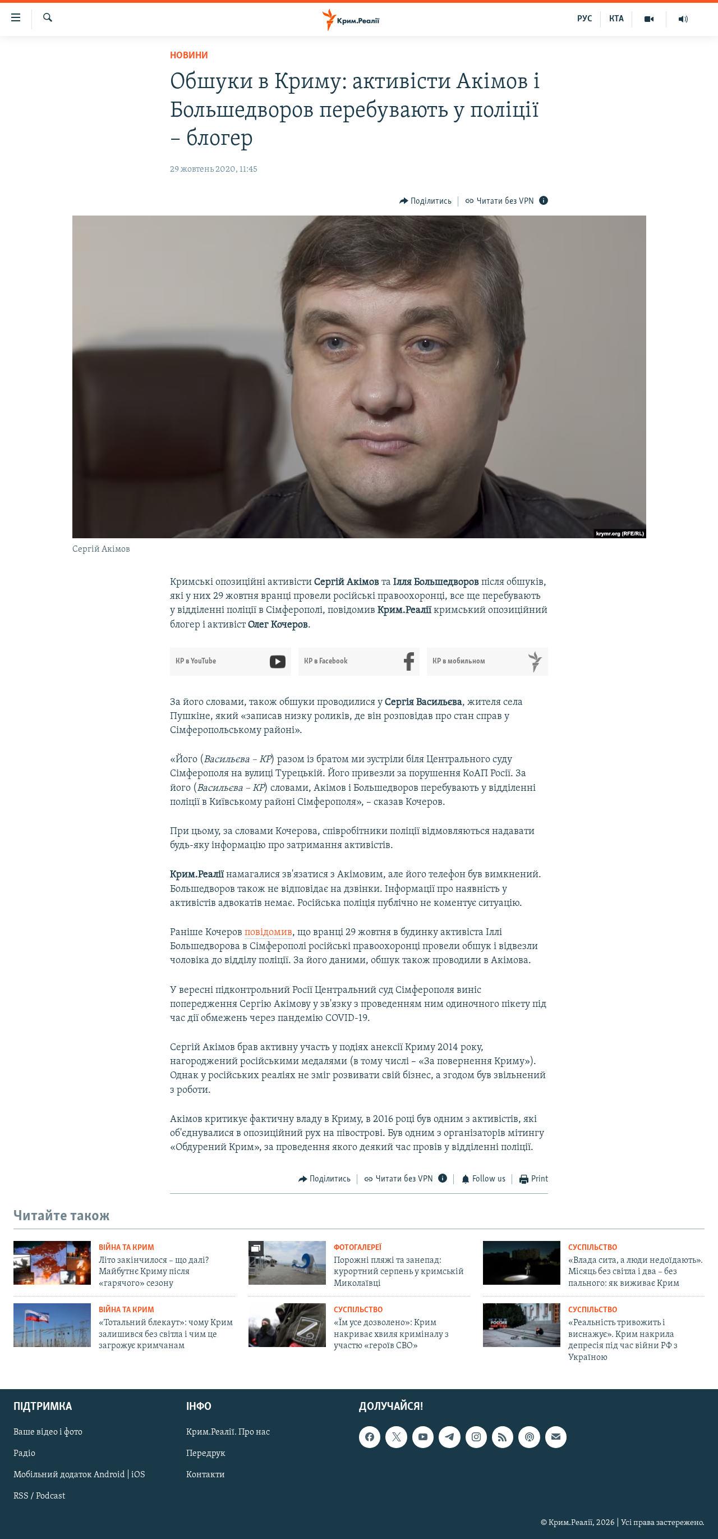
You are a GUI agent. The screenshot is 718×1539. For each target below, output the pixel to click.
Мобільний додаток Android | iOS (79, 1475)
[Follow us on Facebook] (369, 1437)
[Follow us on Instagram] (476, 1437)
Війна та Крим (126, 1248)
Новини (189, 56)
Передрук (205, 1453)
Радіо (24, 1453)
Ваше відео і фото (47, 1432)
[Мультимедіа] (649, 19)
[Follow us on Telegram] (449, 1437)
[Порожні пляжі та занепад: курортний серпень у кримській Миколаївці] (287, 1263)
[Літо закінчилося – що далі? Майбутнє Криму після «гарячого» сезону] (52, 1263)
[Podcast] (529, 1437)
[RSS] (502, 1437)
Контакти (205, 1475)
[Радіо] (683, 19)
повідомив (268, 933)
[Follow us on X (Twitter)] (396, 1437)
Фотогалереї (357, 1248)
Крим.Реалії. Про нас (228, 1432)
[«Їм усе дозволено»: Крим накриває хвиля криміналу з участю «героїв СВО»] (287, 1325)
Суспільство (592, 1248)
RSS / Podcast (39, 1496)
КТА (616, 19)
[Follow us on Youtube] (423, 1437)
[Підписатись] (556, 1437)
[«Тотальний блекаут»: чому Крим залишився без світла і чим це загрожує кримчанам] (52, 1325)
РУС (584, 19)
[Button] (425, 201)
